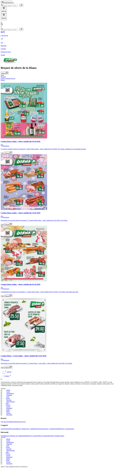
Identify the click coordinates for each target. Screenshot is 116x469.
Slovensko (9, 414)
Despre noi (8, 436)
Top (9, 421)
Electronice (37, 429)
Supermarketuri (5, 429)
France (8, 398)
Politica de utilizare (42, 436)
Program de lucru (21, 421)
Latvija (8, 406)
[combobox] (11, 6)
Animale (71, 429)
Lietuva (8, 405)
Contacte (61, 436)
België (8, 390)
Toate (2, 75)
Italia (7, 403)
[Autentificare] (1, 21)
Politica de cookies (32, 436)
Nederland (9, 408)
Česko (8, 392)
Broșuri (3, 77)
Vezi (2, 153)
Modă (59, 429)
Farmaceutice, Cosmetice (48, 429)
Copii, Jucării (65, 429)
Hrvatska (8, 400)
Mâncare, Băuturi (21, 429)
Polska (8, 410)
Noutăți (3, 436)
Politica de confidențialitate (19, 436)
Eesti (7, 396)
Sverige (8, 413)
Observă (7, 153)
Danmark (9, 395)
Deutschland (10, 393)
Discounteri (13, 429)
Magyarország (11, 401)
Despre (3, 80)
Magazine (13, 421)
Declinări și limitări (53, 436)
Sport (56, 429)
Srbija (7, 411)
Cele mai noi (4, 421)
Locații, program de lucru (8, 78)
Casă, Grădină (30, 429)
